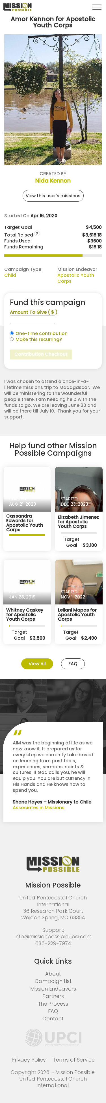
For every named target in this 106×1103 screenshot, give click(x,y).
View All (37, 663)
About (53, 973)
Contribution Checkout (41, 354)
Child (10, 275)
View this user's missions (53, 196)
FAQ (72, 663)
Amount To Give (34, 312)
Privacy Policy (29, 1059)
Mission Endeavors (53, 988)
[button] (96, 7)
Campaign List (53, 981)
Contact (53, 1018)
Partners (53, 996)
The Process (53, 1003)
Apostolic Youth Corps (75, 278)
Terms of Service (74, 1059)
